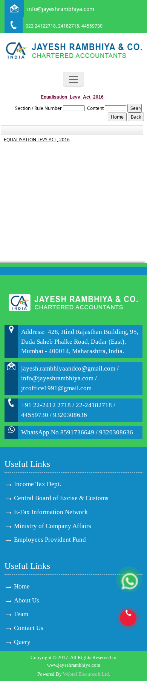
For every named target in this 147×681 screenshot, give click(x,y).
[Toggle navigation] (73, 79)
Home (22, 586)
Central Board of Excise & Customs (61, 498)
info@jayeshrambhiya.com (60, 8)
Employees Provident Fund (50, 539)
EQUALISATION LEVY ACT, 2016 (37, 140)
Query (22, 641)
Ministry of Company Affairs (52, 526)
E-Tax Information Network (51, 512)
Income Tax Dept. (37, 484)
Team (21, 614)
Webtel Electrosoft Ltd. (86, 674)
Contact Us (28, 628)
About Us (26, 600)
